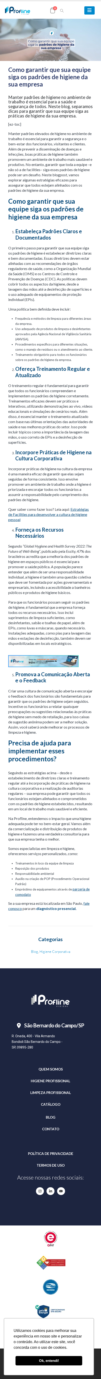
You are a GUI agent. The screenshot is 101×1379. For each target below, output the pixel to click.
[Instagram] (40, 1191)
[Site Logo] (18, 10)
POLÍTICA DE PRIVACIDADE (50, 1153)
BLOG (50, 1117)
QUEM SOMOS (51, 1069)
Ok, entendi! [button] (49, 1361)
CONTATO (50, 1129)
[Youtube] (61, 1191)
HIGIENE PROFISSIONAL (50, 1081)
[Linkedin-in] (50, 1191)
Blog (34, 951)
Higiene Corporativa (54, 951)
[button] (62, 10)
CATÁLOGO (50, 1104)
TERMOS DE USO (51, 1165)
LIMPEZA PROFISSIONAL (50, 1092)
